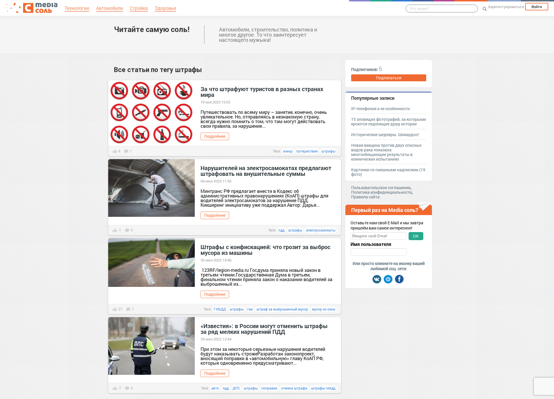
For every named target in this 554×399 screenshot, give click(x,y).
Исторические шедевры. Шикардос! (385, 134)
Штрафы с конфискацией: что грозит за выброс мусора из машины (265, 249)
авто (215, 388)
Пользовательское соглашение (380, 187)
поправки (269, 388)
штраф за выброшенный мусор (282, 309)
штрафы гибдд (323, 388)
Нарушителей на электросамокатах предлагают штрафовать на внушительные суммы (266, 170)
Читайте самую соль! (152, 29)
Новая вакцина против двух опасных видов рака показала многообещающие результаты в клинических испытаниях (386, 152)
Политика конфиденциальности (381, 192)
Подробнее (214, 136)
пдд (281, 230)
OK (416, 236)
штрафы (328, 151)
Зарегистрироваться (506, 6)
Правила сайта (365, 197)
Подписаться (388, 77)
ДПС (236, 388)
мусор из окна (323, 309)
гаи (250, 309)
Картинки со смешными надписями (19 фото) (388, 172)
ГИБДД (220, 309)
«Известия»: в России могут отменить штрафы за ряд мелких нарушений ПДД (264, 328)
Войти (536, 6)
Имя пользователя (371, 244)
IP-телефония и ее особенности (380, 108)
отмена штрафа (294, 388)
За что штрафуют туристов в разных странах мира (262, 91)
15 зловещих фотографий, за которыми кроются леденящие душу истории (388, 121)
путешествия (307, 151)
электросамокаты (320, 230)
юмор (288, 151)
